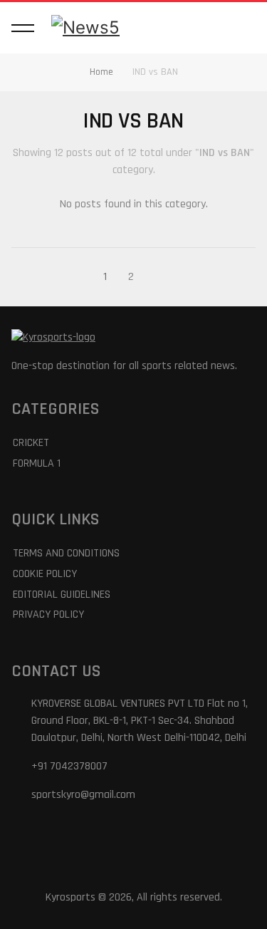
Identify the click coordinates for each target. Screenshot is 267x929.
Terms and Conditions (66, 553)
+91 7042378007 (69, 766)
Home (101, 72)
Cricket (31, 442)
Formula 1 (37, 463)
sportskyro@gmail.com (83, 794)
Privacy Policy (48, 614)
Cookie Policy (45, 573)
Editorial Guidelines (61, 594)
